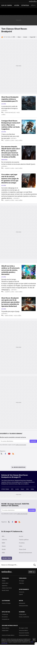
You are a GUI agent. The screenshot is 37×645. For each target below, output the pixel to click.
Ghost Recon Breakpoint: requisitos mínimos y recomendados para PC (10, 99)
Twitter (1, 453)
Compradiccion (5, 619)
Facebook (5, 453)
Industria (4, 159)
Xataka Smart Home (7, 588)
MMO (3, 543)
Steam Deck (22, 549)
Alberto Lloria (9, 140)
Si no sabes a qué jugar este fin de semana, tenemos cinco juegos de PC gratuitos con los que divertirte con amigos (10, 179)
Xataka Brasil (5, 630)
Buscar (34, 564)
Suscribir (33, 441)
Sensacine (21, 592)
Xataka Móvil (5, 583)
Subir (30, 571)
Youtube (9, 453)
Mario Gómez (9, 315)
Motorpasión (22, 603)
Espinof (21, 594)
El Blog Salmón (22, 614)
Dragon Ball (32, 37)
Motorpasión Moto (23, 605)
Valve (27, 489)
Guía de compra (6, 5)
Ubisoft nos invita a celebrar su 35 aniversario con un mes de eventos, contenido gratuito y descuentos (10, 270)
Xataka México (5, 628)
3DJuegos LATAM (23, 628)
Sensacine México (23, 630)
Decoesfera (5, 616)
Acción (16, 5)
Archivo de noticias (19, 467)
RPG (14, 37)
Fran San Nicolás (10, 112)
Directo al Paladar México (8, 635)
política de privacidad (21, 444)
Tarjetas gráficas (24, 539)
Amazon (25, 37)
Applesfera (4, 585)
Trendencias (5, 614)
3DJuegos (21, 580)
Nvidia (32, 489)
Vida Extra (21, 583)
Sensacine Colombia (24, 633)
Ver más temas (6, 558)
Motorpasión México (24, 635)
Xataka (3, 580)
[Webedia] (33, 1)
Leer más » (4, 110)
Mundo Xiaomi (5, 590)
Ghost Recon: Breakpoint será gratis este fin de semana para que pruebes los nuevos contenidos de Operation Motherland (10, 302)
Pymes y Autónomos (24, 616)
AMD (3, 552)
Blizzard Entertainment (25, 552)
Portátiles (22, 543)
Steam (33, 5)
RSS (13, 453)
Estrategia (25, 5)
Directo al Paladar (6, 603)
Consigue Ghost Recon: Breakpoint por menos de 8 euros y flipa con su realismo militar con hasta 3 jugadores (10, 125)
